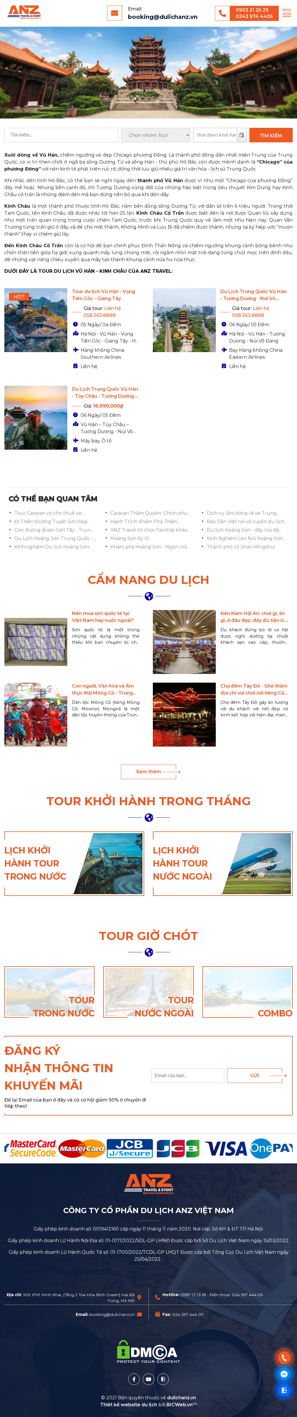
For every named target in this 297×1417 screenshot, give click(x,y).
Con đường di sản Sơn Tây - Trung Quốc (54, 530)
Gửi (254, 1075)
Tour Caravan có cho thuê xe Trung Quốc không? (48, 513)
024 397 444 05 (247, 1294)
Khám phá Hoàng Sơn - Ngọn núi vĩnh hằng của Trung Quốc (149, 547)
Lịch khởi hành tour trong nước (35, 863)
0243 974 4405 (254, 16)
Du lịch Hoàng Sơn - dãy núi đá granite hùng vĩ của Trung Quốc (244, 530)
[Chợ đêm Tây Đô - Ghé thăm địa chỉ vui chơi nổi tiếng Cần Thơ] (184, 715)
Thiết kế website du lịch (129, 1404)
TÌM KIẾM (271, 136)
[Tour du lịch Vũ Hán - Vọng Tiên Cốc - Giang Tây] (35, 320)
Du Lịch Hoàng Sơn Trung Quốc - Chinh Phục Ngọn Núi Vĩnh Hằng (54, 539)
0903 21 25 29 (252, 10)
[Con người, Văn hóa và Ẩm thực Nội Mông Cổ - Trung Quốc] (35, 715)
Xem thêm (148, 771)
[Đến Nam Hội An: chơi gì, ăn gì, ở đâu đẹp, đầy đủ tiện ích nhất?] (184, 642)
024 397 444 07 (188, 1314)
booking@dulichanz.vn (163, 16)
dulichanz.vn (181, 1397)
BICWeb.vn (179, 1404)
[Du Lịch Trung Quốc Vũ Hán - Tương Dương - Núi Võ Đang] (184, 320)
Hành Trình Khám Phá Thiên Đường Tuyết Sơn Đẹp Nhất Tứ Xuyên (147, 522)
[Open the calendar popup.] (241, 135)
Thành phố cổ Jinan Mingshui (241, 547)
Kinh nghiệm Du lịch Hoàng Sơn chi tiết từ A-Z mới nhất (52, 547)
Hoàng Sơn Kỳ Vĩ (130, 538)
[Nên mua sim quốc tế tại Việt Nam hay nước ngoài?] (35, 642)
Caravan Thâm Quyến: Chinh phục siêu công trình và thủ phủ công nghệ (150, 513)
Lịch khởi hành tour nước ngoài (182, 863)
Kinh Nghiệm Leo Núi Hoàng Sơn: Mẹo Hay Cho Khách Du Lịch (245, 539)
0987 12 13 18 (193, 1294)
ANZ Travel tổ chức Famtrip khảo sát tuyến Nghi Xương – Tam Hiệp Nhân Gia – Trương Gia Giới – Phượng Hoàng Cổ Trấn (150, 530)
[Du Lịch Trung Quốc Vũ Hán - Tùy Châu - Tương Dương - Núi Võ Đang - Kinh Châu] (35, 418)
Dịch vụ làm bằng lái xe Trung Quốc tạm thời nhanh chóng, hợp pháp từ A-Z (246, 513)
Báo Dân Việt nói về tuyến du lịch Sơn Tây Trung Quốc (245, 522)
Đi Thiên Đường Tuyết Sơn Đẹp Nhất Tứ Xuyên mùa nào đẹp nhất (55, 522)
